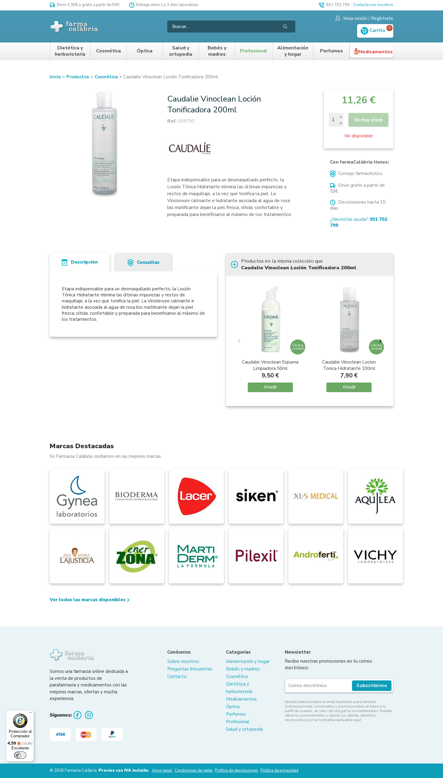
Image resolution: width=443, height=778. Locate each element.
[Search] (285, 26)
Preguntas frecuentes (189, 669)
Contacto (177, 676)
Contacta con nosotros (373, 5)
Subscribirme (372, 686)
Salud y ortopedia (180, 51)
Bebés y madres (217, 51)
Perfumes (331, 51)
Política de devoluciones (236, 770)
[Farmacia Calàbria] (74, 26)
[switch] (20, 755)
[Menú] (30, 713)
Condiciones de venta (193, 770)
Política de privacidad (279, 770)
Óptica (144, 51)
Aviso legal (162, 770)
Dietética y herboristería (70, 51)
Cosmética (108, 51)
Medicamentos (375, 51)
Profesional (253, 51)
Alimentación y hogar (292, 51)
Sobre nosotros (183, 661)
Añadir (270, 387)
